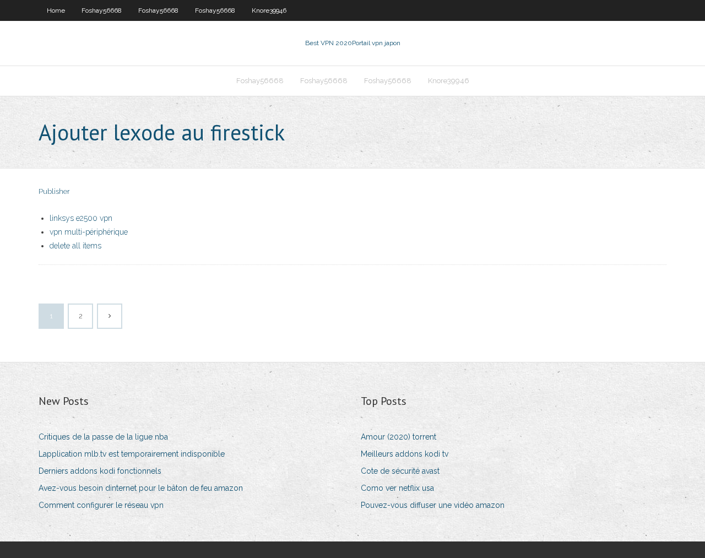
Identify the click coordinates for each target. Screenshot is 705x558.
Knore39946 (269, 10)
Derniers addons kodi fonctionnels (100, 471)
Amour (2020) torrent (398, 436)
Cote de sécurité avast (400, 471)
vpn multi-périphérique (89, 231)
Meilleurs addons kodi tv (404, 453)
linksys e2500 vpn (81, 218)
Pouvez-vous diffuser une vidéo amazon (433, 505)
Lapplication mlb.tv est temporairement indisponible (132, 453)
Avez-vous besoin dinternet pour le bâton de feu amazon (141, 488)
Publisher (54, 191)
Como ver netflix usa (397, 488)
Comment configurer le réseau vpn (101, 505)
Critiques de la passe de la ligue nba (103, 436)
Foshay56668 (102, 10)
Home (56, 10)
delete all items (75, 245)
